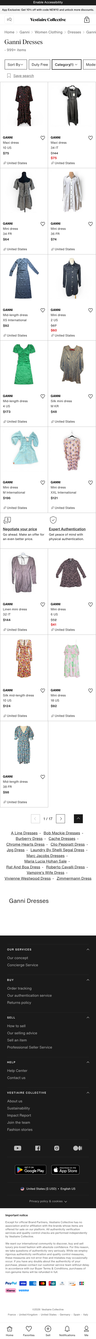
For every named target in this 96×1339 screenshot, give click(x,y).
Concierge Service (22, 965)
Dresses (74, 32)
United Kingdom (28, 1314)
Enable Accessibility (48, 2)
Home (9, 32)
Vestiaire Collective (26, 1093)
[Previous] (35, 818)
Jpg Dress (16, 850)
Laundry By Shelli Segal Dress (57, 850)
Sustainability (18, 1108)
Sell (11, 1018)
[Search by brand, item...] (9, 19)
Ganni (24, 32)
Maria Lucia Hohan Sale (45, 861)
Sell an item (17, 1040)
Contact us (16, 1077)
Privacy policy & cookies (46, 1201)
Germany (65, 1314)
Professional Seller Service (29, 1047)
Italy (85, 1314)
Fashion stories (20, 1129)
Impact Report (19, 1115)
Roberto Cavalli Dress (65, 867)
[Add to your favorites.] (42, 138)
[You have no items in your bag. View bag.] (87, 19)
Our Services (19, 950)
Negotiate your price (20, 529)
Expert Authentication (67, 529)
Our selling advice (22, 1033)
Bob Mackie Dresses (62, 833)
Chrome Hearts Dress (25, 844)
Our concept (17, 957)
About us (14, 1101)
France (12, 1314)
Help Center (17, 1070)
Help (11, 1062)
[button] (87, 19)
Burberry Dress (29, 838)
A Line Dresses (24, 833)
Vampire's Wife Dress (45, 872)
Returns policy (19, 1002)
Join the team (18, 1122)
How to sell (16, 1025)
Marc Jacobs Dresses (45, 856)
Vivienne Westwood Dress (27, 878)
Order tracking (19, 988)
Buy (10, 980)
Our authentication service (29, 995)
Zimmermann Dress (74, 878)
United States (49, 1314)
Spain (76, 1314)
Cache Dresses (61, 838)
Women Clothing (49, 32)
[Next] (60, 818)
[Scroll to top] (78, 818)
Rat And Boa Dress (23, 867)
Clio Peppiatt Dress (67, 844)
